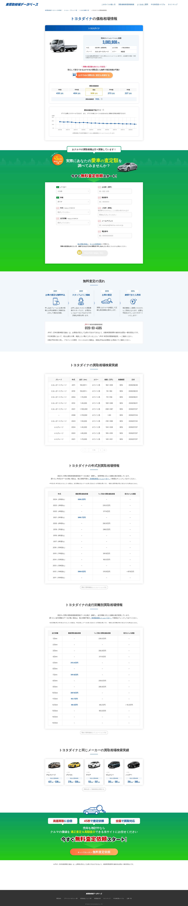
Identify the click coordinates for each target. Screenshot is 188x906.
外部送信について (85, 898)
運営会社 (58, 898)
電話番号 (105, 231)
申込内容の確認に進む (94, 253)
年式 (67, 208)
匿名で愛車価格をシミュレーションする (94, 587)
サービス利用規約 (95, 244)
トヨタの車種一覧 (84, 10)
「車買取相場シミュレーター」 (99, 479)
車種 (61, 197)
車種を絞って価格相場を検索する (94, 789)
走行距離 (69, 218)
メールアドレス (107, 221)
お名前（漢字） (107, 187)
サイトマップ (172, 4)
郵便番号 (105, 197)
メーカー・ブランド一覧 (70, 10)
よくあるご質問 (142, 4)
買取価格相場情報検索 (126, 4)
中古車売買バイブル (158, 4)
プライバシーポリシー (70, 898)
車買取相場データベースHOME (53, 10)
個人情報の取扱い (83, 244)
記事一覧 (129, 898)
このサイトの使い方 (108, 4)
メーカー (63, 187)
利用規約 (96, 898)
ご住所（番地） (113, 209)
